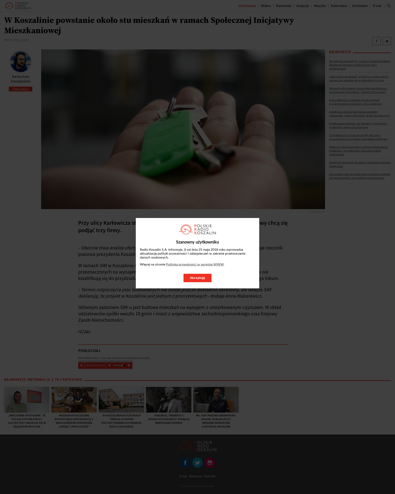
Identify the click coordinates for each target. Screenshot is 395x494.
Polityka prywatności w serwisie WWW (195, 264)
